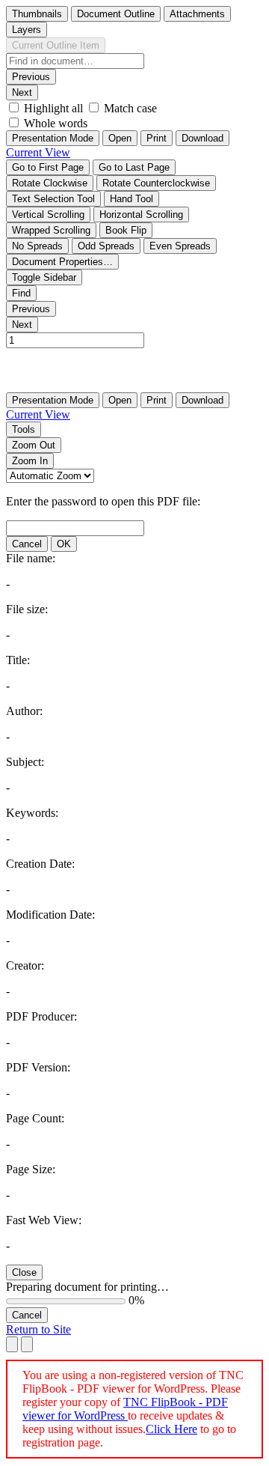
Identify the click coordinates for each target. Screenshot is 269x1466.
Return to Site (38, 1329)
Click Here (171, 1429)
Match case (130, 108)
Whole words (55, 123)
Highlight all (53, 108)
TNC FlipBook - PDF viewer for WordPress (125, 1409)
